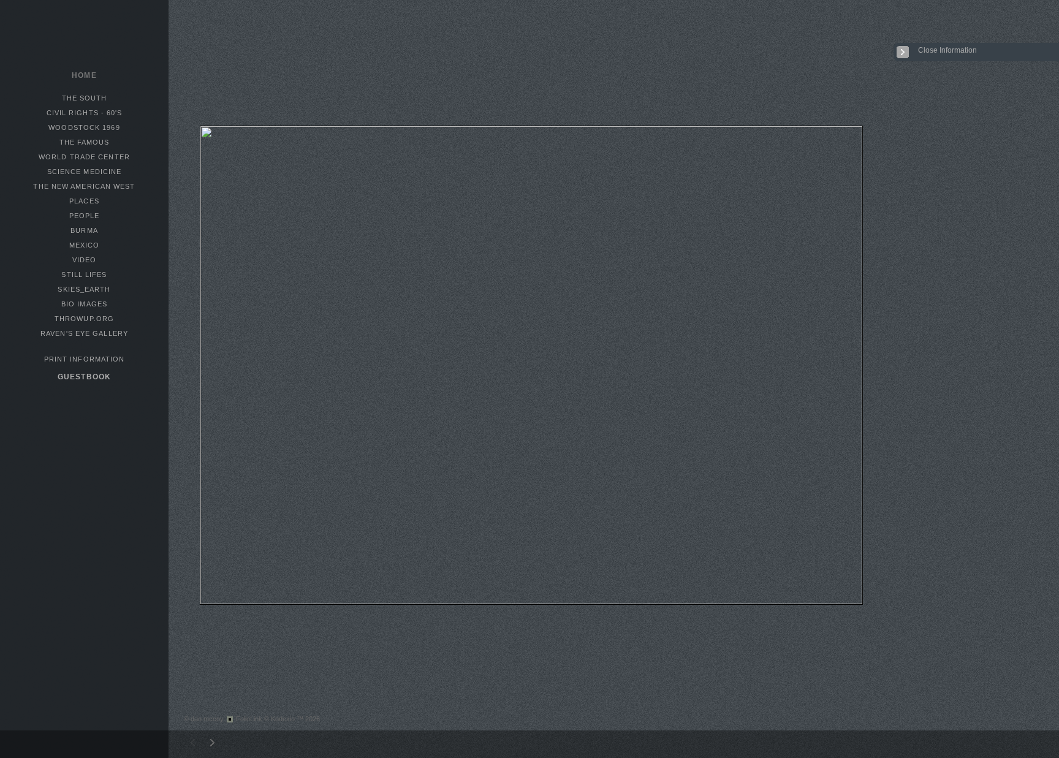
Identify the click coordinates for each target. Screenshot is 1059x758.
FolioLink (249, 718)
